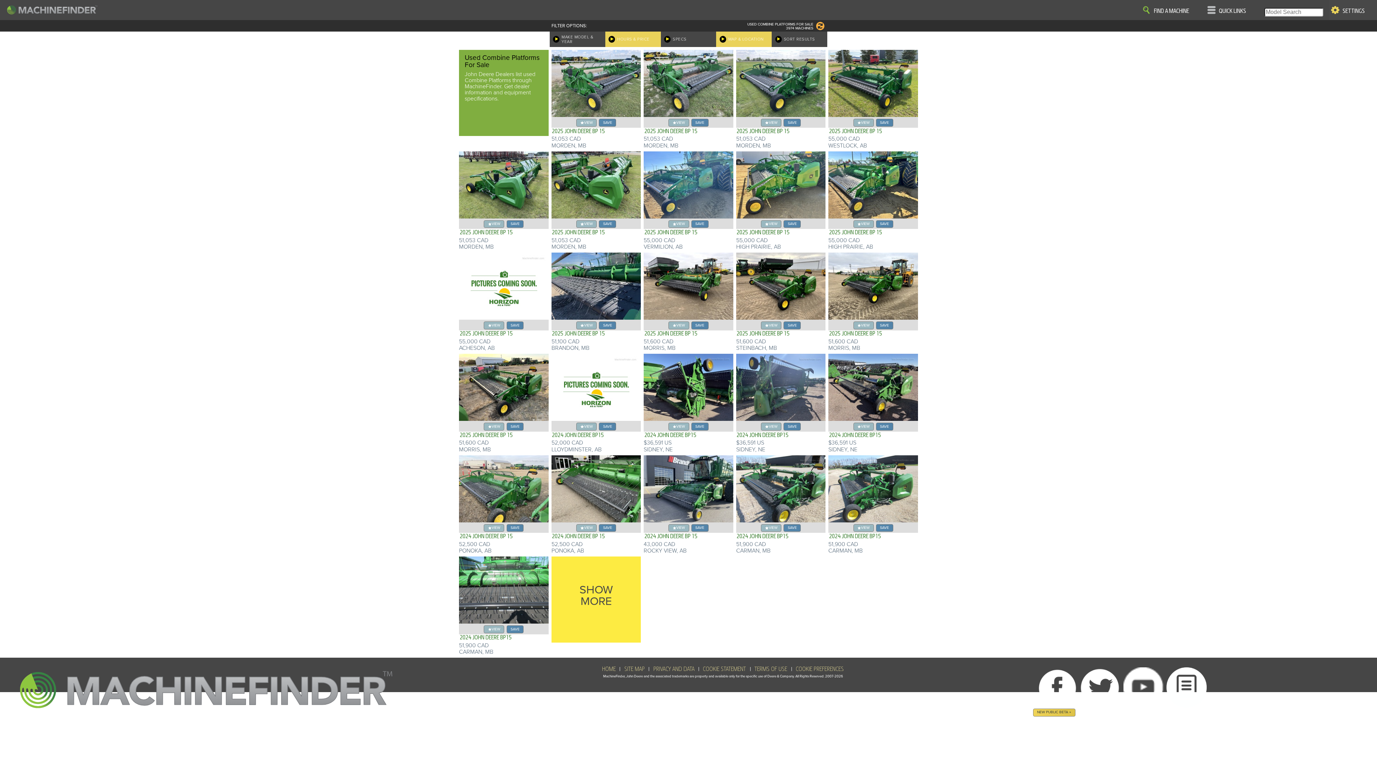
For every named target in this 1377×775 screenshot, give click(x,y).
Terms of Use (770, 669)
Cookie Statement (724, 669)
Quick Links (1232, 11)
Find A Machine (1171, 11)
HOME (609, 669)
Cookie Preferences (820, 669)
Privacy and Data (674, 669)
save (607, 122)
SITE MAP (634, 669)
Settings (1354, 11)
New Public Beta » (1054, 712)
